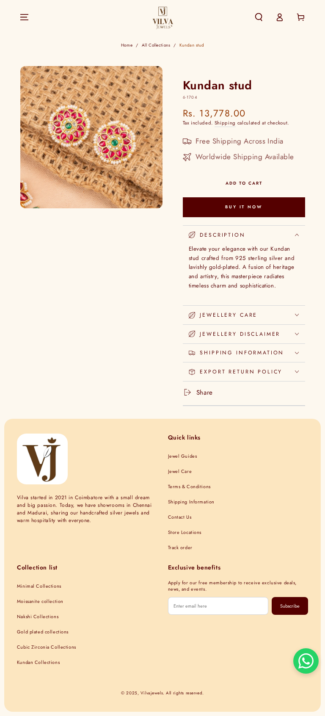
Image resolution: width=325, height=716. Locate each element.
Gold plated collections (43, 631)
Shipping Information (191, 501)
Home (126, 45)
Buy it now (243, 207)
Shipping (225, 122)
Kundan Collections (38, 662)
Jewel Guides (182, 456)
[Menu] (24, 17)
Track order (180, 547)
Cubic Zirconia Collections (46, 647)
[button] (258, 17)
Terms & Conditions (189, 486)
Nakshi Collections (37, 616)
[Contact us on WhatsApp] (306, 661)
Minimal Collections (39, 586)
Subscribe (290, 606)
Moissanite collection (40, 601)
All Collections (156, 45)
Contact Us (180, 517)
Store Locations (185, 532)
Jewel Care (180, 471)
